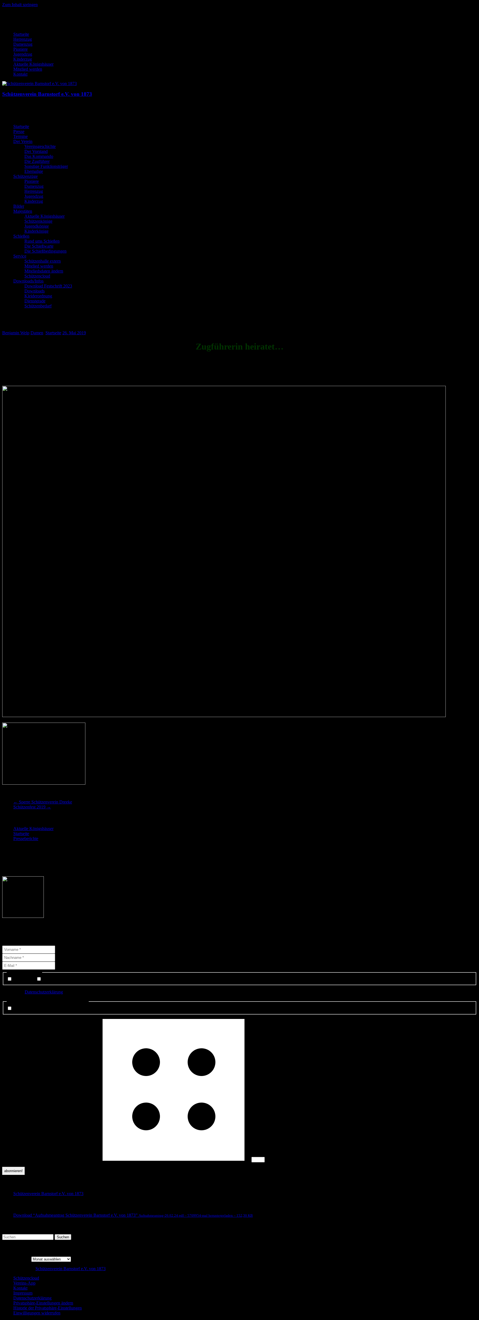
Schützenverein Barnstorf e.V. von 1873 (47, 94)
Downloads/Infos (28, 281)
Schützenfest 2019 (32, 807)
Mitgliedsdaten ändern (43, 271)
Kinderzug (22, 59)
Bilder (18, 206)
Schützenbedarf (38, 306)
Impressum (22, 1293)
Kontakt (20, 74)
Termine (20, 136)
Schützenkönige (38, 221)
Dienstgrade (34, 301)
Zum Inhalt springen (20, 4)
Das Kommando (38, 156)
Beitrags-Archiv (16, 1259)
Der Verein (22, 141)
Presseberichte (25, 838)
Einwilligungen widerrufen (36, 1313)
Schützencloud (37, 276)
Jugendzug (22, 54)
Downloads (34, 291)
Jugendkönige (36, 226)
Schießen (21, 236)
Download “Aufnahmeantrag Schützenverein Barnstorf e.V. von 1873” (133, 1215)
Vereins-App (24, 1283)
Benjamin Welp (15, 332)
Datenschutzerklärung (44, 992)
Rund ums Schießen (42, 241)
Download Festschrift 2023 (48, 286)
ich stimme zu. (25, 1008)
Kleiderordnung (38, 296)
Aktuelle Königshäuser (33, 64)
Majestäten (22, 211)
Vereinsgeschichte (40, 146)
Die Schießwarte (38, 246)
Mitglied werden (27, 69)
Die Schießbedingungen (45, 251)
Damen (36, 332)
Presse (18, 131)
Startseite (21, 34)
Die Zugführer (37, 161)
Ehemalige (33, 171)
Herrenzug (22, 39)
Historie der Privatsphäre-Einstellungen (47, 1308)
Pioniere (20, 49)
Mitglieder (51, 979)
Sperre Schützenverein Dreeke (42, 802)
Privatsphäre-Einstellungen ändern (43, 1303)
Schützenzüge (25, 176)
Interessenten (24, 979)
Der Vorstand (36, 151)
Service (19, 256)
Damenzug (22, 44)
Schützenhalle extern (42, 261)
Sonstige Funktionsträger (46, 166)
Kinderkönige (36, 231)
